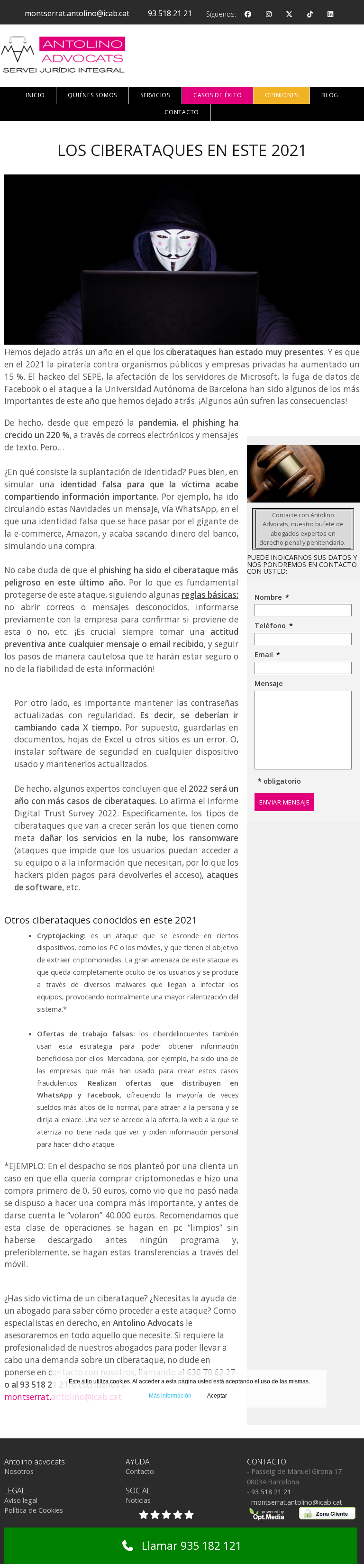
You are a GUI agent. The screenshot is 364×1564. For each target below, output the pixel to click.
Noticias (138, 1500)
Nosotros (19, 1471)
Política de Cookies (33, 1510)
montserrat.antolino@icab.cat (77, 13)
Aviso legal (20, 1500)
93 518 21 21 (170, 13)
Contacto (140, 1471)
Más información (170, 1395)
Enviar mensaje (284, 802)
